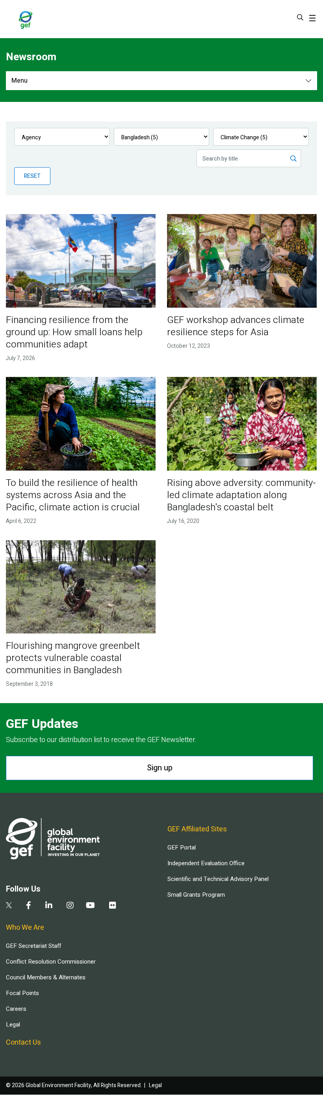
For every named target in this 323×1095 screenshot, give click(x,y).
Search (300, 17)
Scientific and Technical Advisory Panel (218, 879)
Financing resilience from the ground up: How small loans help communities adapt (74, 332)
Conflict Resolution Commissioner (51, 961)
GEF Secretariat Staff (33, 946)
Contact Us (23, 1042)
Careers (16, 1009)
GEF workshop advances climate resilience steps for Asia (235, 326)
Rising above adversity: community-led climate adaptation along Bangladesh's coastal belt (241, 495)
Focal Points (22, 993)
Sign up (160, 768)
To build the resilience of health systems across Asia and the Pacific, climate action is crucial (73, 495)
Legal (13, 1024)
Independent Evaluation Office (206, 863)
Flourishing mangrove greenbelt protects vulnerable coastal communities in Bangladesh (73, 658)
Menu (19, 80)
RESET (32, 176)
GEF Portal (181, 847)
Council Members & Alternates (45, 977)
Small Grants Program (196, 894)
